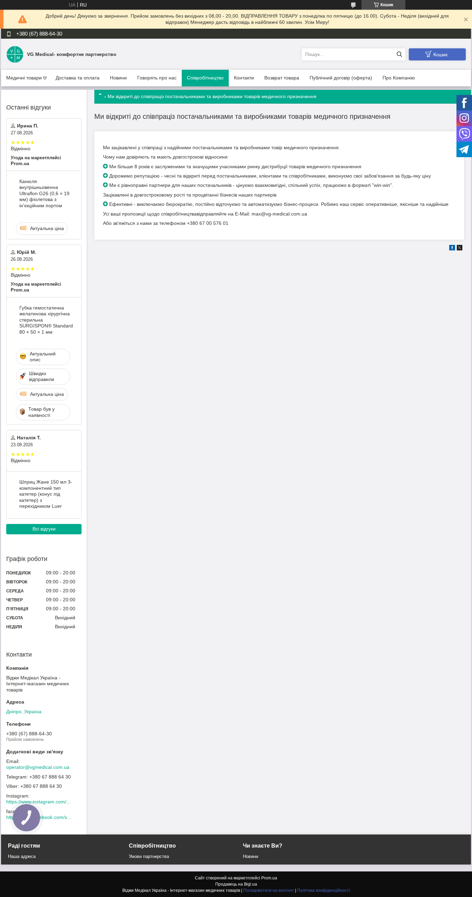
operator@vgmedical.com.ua (37, 767)
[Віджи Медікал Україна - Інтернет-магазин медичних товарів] (14, 54)
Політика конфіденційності (323, 890)
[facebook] (452, 248)
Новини (118, 77)
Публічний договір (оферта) (341, 77)
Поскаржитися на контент (268, 890)
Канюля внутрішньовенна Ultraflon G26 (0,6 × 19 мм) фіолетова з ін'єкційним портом (44, 193)
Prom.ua (269, 878)
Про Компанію (399, 77)
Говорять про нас (157, 77)
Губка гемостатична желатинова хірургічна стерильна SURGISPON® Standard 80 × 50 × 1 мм (46, 320)
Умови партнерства (149, 856)
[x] (459, 248)
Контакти (244, 77)
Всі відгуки (44, 529)
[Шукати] (399, 54)
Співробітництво (205, 77)
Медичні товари (24, 77)
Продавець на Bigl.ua (236, 884)
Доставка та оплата (78, 77)
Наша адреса (22, 856)
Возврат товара (281, 77)
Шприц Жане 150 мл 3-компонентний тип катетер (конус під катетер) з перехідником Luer (45, 494)
